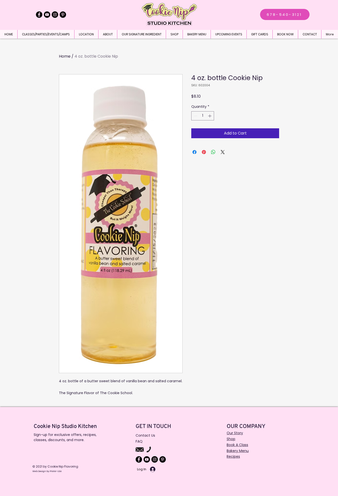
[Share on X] (223, 152)
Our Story (235, 432)
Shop (231, 438)
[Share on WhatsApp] (213, 152)
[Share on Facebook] (194, 152)
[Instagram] (55, 14)
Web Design (39, 471)
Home (65, 56)
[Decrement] (195, 116)
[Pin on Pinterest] (204, 152)
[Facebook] (39, 14)
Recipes (233, 456)
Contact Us (145, 435)
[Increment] (210, 116)
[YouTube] (47, 14)
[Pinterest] (63, 14)
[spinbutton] (202, 116)
